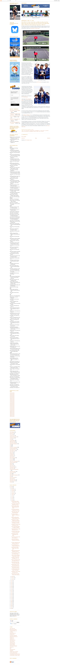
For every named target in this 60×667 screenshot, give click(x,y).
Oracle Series (11, 456)
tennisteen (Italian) (12, 644)
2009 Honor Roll (12, 411)
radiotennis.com (12, 638)
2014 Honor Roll (12, 405)
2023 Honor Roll (12, 395)
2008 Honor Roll (12, 412)
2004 (11, 608)
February (13, 577)
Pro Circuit (43, 130)
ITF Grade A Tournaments (13, 447)
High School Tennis (12, 441)
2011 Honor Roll (12, 409)
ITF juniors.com (12, 634)
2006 (11, 605)
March (13, 576)
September (13, 493)
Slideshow (11, 464)
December (13, 489)
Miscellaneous (12, 455)
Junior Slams (11, 451)
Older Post (48, 138)
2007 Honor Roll (12, 413)
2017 (11, 590)
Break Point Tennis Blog (13, 629)
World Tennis (12, 478)
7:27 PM (32, 129)
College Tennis (12, 437)
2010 (11, 600)
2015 (11, 593)
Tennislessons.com (12, 642)
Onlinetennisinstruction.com (13, 636)
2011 (11, 598)
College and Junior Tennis (13, 436)
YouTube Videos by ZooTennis (14, 651)
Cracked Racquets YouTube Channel (15, 655)
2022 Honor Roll (12, 396)
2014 (11, 594)
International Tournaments (34, 130)
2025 (11, 487)
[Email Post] (33, 129)
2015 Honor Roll (12, 404)
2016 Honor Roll (12, 403)
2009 (11, 601)
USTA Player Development (13, 645)
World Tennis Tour (37, 131)
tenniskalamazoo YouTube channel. (35, 28)
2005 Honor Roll (12, 416)
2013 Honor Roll (12, 406)
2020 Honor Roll (12, 398)
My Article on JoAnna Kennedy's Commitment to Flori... (15, 514)
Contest (11, 439)
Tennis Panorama (12, 641)
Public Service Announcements (14, 461)
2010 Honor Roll (12, 410)
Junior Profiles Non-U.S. (13, 449)
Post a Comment (24, 136)
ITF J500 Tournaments (13, 448)
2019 (11, 587)
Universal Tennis (12, 472)
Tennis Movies (12, 468)
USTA (11, 473)
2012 (11, 597)
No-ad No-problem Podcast (13, 652)
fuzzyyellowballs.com (13, 633)
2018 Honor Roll (12, 401)
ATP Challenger (26, 130)
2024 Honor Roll (12, 394)
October (13, 491)
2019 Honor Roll (12, 399)
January (13, 579)
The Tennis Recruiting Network (14, 469)
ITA (10, 444)
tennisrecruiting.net (12, 643)
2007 (11, 604)
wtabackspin (11, 650)
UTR (10, 476)
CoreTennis (11, 631)
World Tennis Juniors (13, 479)
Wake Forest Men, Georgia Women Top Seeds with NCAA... (15, 506)
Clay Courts (11, 434)
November (13, 490)
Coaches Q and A (12, 435)
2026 (11, 486)
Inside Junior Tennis (12, 442)
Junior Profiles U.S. (12, 450)
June (12, 497)
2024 (11, 580)
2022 (11, 583)
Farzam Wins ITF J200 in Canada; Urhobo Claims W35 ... (15, 548)
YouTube (42, 131)
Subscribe (15, 104)
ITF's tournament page (25, 96)
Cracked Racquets (12, 440)
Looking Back (12, 454)
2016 (11, 591)
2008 (11, 602)
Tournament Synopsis (13, 471)
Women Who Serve (12, 649)
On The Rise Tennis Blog (13, 635)
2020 (11, 586)
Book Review (12, 433)
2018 (11, 589)
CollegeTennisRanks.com (13, 630)
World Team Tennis (12, 477)
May (12, 498)
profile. (16, 616)
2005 (11, 606)
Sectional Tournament (13, 462)
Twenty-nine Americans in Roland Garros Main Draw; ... (16, 540)
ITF (40, 130)
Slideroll (11, 463)
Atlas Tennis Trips (12, 628)
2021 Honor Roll (12, 397)
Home (36, 138)
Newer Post (23, 138)
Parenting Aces (12, 637)
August (13, 494)
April (12, 500)
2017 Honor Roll (12, 402)
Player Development (12, 457)
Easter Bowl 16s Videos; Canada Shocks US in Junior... (15, 534)
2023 (11, 582)
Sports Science (12, 465)
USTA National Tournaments (29, 131)
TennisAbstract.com (12, 640)
